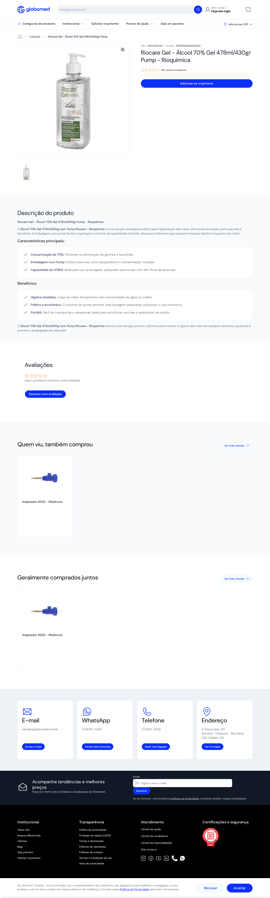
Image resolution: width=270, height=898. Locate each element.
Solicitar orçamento (28, 858)
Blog (19, 846)
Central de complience (154, 836)
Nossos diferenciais (29, 835)
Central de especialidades (156, 842)
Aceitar (240, 888)
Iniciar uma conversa (97, 746)
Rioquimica (176, 60)
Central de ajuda (151, 829)
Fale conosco (148, 849)
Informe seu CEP (238, 24)
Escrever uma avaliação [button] (45, 394)
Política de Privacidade (134, 889)
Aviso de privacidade (91, 863)
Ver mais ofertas (234, 445)
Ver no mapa (212, 746)
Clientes (22, 841)
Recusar (210, 888)
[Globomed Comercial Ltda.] (33, 9)
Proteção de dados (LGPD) (95, 835)
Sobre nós (23, 829)
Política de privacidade (92, 829)
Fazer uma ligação (156, 746)
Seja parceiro (25, 852)
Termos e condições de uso (95, 858)
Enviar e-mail (33, 746)
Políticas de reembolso (92, 846)
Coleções (34, 36)
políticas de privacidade (184, 798)
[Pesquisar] (198, 10)
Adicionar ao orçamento (196, 83)
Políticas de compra (91, 852)
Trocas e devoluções (91, 841)
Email (136, 776)
